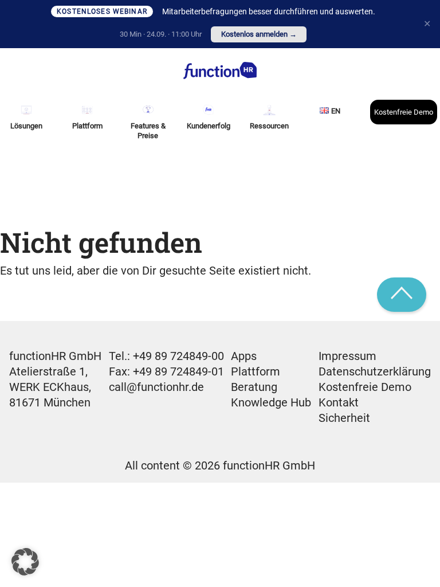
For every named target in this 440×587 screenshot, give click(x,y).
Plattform (255, 371)
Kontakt (339, 402)
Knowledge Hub (271, 402)
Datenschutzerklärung (375, 371)
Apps (244, 356)
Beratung (254, 387)
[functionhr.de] (220, 70)
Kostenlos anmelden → (259, 34)
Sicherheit (344, 418)
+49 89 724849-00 (178, 356)
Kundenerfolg (208, 126)
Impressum (347, 356)
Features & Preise (148, 131)
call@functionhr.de (156, 387)
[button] (25, 562)
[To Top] (401, 294)
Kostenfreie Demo (403, 112)
